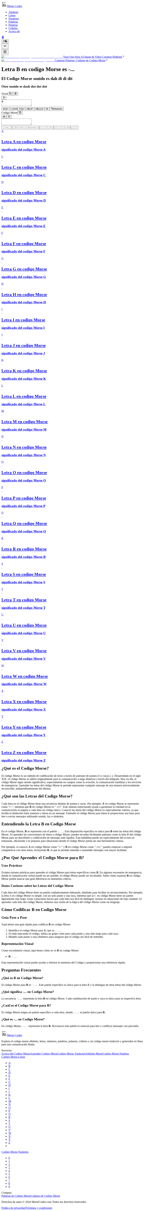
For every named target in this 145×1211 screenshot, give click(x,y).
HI (47, 109)
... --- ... (7, 127)
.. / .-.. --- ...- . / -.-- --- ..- (25, 127)
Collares (13, 28)
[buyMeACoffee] (2, 37)
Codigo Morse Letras (13, 1056)
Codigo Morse (9, 112)
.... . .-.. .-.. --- (62, 127)
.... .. (74, 127)
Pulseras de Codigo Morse (16, 1195)
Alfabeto (13, 12)
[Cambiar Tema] (5, 41)
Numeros (13, 18)
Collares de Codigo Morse (45, 1195)
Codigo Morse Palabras (116, 1053)
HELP (30, 109)
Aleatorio (57, 109)
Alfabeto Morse (94, 1053)
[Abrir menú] (4, 52)
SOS (5, 109)
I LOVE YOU (17, 109)
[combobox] (4, 46)
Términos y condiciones (38, 1207)
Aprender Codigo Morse (44, 1053)
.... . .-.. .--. (46, 127)
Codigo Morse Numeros (14, 1151)
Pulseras (13, 24)
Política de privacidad (13, 1207)
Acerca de (14, 31)
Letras (11, 15)
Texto (4, 93)
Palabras (13, 21)
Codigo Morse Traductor (71, 1053)
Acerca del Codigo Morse (15, 1053)
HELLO (39, 109)
